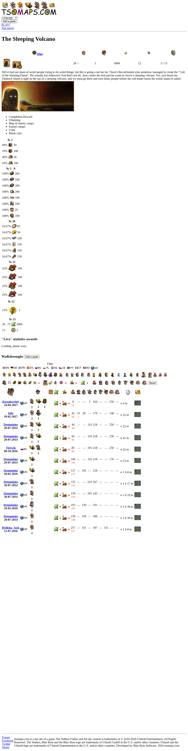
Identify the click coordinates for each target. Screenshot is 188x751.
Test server (7, 28)
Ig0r (10, 413)
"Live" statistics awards (19, 339)
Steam (5, 747)
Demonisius (11, 424)
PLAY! (5, 24)
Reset (152, 383)
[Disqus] (94, 587)
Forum (6, 737)
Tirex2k (11, 447)
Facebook (7, 740)
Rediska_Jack (10, 527)
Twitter (6, 744)
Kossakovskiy (10, 401)
